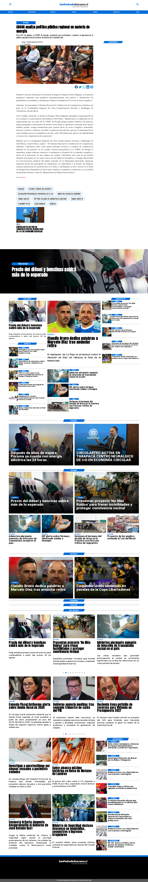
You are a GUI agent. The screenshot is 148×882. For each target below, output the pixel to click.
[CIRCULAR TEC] (30, 222)
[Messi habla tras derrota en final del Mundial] (13, 409)
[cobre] (73, 763)
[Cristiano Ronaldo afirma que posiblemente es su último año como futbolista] (101, 802)
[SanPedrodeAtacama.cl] (10, 5)
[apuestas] (13, 363)
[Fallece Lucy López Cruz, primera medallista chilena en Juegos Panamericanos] (13, 375)
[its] (106, 318)
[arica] (106, 345)
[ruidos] (106, 305)
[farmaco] (106, 332)
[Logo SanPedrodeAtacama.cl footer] (73, 865)
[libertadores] (101, 774)
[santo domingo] (13, 398)
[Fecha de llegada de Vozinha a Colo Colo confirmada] (13, 386)
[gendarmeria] (101, 817)
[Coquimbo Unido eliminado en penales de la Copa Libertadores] (106, 358)
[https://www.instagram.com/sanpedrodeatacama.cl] (74, 869)
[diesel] (27, 321)
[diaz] (74, 332)
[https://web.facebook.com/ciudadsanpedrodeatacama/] (59, 869)
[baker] (101, 760)
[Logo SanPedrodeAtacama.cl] (74, 8)
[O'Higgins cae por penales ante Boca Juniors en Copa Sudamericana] (13, 351)
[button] (21, 189)
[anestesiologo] (30, 761)
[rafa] (101, 746)
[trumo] (101, 845)
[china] (101, 788)
